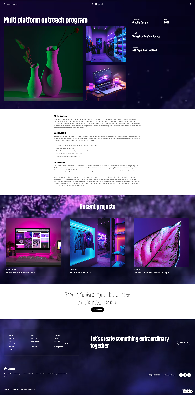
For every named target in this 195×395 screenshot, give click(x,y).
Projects (11, 347)
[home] (97, 4)
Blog (32, 335)
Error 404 (57, 341)
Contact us (184, 342)
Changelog (57, 335)
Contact (34, 338)
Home (11, 335)
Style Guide (35, 341)
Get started (97, 310)
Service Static (13, 344)
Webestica (16, 389)
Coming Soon (58, 347)
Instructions (35, 344)
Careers (11, 349)
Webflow (32, 389)
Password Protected (61, 344)
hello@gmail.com (169, 375)
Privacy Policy (186, 389)
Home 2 (11, 338)
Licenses (34, 347)
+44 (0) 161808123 (154, 375)
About (11, 341)
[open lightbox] (43, 63)
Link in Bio (57, 338)
